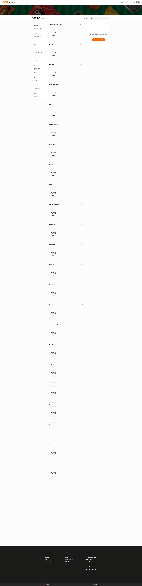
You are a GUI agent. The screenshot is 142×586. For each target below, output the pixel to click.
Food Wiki (67, 563)
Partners (66, 552)
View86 (82, 204)
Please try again (53, 53)
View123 (82, 104)
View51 (82, 444)
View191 (82, 24)
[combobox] (98, 18)
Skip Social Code (57, 578)
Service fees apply (35, 19)
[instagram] (92, 569)
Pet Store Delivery (89, 563)
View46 (82, 324)
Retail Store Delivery (90, 555)
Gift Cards (47, 557)
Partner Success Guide (69, 561)
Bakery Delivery (89, 552)
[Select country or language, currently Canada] (127, 2)
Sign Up (137, 2)
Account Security (70, 578)
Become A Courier (68, 555)
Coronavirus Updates (76, 578)
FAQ (46, 555)
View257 (82, 124)
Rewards (47, 559)
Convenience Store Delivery (91, 557)
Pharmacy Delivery (89, 566)
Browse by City (48, 563)
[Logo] (5, 2)
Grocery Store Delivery (90, 561)
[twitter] (86, 569)
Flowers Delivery (89, 559)
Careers (66, 557)
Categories (36, 25)
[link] (40, 28)
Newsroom (67, 566)
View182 (82, 244)
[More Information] (84, 19)
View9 (82, 424)
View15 (82, 484)
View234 (82, 164)
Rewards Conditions (83, 578)
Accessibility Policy (64, 578)
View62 (82, 224)
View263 (82, 184)
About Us (47, 552)
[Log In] (131, 2)
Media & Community (69, 559)
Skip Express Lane (48, 561)
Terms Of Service (47, 578)
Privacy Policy (53, 578)
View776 (82, 44)
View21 (82, 384)
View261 (82, 144)
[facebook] (89, 569)
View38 (82, 524)
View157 (82, 304)
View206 (82, 264)
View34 (82, 344)
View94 (82, 284)
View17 (82, 504)
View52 (82, 364)
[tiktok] (95, 569)
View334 (82, 84)
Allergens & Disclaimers (43, 19)
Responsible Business (49, 566)
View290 (82, 64)
